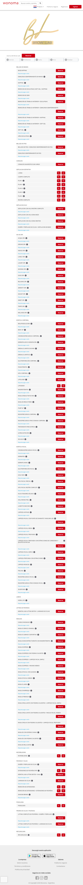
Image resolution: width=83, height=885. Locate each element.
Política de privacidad (22, 869)
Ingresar (75, 7)
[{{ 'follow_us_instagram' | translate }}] (41, 877)
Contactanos (60, 866)
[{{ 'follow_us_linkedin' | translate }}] (46, 877)
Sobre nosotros (22, 863)
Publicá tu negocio (52, 7)
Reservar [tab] (28, 56)
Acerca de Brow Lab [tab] (13, 56)
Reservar (60, 70)
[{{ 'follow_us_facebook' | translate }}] (37, 877)
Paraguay (40, 7)
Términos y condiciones (22, 866)
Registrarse (64, 7)
